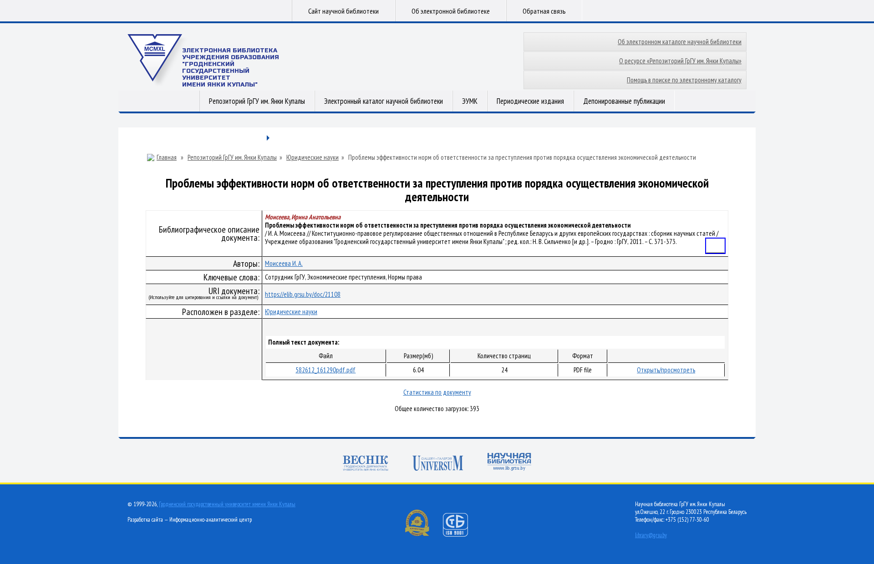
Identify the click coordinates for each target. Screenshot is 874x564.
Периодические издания (530, 101)
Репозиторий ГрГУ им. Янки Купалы (257, 101)
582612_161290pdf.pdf (325, 370)
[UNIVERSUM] (437, 464)
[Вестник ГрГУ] (365, 464)
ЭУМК (470, 101)
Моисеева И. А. (284, 263)
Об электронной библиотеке (451, 10)
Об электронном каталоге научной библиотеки (680, 41)
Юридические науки (312, 157)
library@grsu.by (651, 535)
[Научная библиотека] (509, 463)
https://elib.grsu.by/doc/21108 (302, 294)
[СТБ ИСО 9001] (461, 535)
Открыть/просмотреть (666, 370)
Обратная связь (544, 10)
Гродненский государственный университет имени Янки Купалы (227, 504)
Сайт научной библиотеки (343, 10)
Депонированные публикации (624, 101)
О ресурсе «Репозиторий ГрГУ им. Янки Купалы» (680, 60)
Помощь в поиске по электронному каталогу (684, 80)
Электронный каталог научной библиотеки (383, 101)
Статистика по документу (437, 392)
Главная (167, 157)
